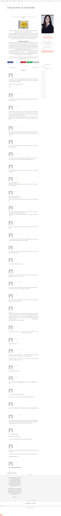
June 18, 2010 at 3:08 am (17, 270)
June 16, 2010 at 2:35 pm (17, 178)
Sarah (14, 206)
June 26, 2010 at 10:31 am (17, 377)
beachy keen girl (16, 349)
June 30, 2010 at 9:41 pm (17, 429)
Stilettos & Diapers (21, 8)
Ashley (14, 246)
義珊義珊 (14, 462)
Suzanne (14, 294)
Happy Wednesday (12, 120)
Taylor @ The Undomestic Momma (18, 140)
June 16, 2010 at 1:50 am (17, 74)
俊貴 (13, 258)
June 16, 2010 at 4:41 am (17, 94)
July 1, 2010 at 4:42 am (16, 445)
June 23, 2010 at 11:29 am (17, 366)
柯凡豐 (14, 338)
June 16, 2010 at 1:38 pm (17, 153)
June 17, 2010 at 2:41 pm (17, 259)
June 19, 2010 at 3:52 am (17, 307)
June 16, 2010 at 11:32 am (17, 127)
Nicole (14, 177)
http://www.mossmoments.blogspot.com (24, 318)
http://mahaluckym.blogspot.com (15, 332)
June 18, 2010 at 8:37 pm (17, 295)
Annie (14, 191)
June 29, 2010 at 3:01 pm (17, 403)
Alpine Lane (35, 500)
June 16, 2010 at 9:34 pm (17, 234)
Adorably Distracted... (17, 126)
